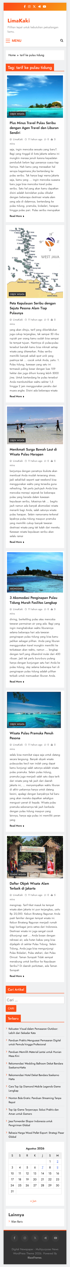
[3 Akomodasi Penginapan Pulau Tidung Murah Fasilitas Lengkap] (35, 572)
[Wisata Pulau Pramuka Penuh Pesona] (34, 710)
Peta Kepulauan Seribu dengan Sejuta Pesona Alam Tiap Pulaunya (33, 308)
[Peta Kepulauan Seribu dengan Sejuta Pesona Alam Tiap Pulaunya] (35, 262)
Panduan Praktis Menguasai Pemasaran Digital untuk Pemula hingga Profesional (35, 1042)
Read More (16, 216)
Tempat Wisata (18, 874)
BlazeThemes (34, 1257)
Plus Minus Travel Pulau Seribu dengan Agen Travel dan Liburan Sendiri (34, 127)
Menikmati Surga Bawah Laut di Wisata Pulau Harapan (33, 452)
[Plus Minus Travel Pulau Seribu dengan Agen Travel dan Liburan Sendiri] (35, 96)
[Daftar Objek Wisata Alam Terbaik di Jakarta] (35, 857)
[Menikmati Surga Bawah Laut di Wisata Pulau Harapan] (35, 425)
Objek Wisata (17, 114)
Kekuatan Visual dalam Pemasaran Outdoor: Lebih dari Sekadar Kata (33, 1031)
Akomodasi (16, 588)
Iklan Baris (17, 1222)
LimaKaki (19, 20)
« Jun (33, 1201)
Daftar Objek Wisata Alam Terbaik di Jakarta (29, 886)
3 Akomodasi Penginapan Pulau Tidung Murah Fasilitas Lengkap (33, 600)
